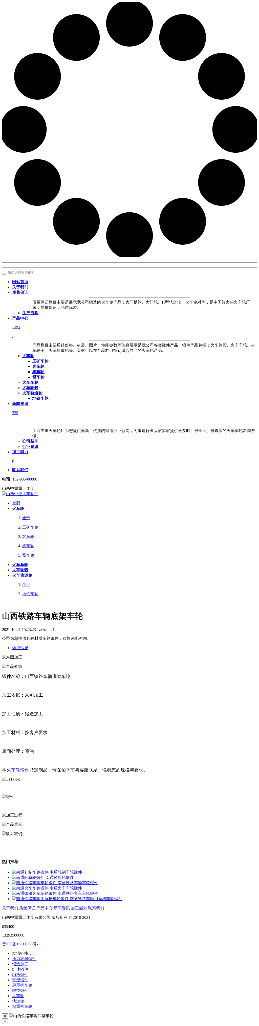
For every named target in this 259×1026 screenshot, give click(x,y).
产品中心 (44, 908)
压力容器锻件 (24, 958)
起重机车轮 (22, 985)
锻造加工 (20, 964)
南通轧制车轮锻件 (66, 872)
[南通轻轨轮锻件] (29, 877)
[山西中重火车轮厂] (20, 494)
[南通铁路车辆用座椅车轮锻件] (41, 899)
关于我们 (10, 908)
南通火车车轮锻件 (66, 888)
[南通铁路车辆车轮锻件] (35, 883)
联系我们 (96, 908)
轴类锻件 (20, 990)
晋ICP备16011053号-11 (22, 944)
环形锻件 (20, 980)
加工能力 (79, 908)
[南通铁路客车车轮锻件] (35, 893)
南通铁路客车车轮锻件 (78, 893)
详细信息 (20, 648)
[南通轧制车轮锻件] (31, 872)
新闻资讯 (62, 908)
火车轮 (18, 996)
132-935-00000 (24, 479)
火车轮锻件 (18, 769)
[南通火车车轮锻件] (31, 888)
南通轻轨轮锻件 (60, 877)
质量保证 (27, 908)
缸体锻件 (20, 969)
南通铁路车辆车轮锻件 (78, 883)
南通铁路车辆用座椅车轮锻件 (96, 899)
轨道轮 (18, 1001)
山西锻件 (20, 974)
